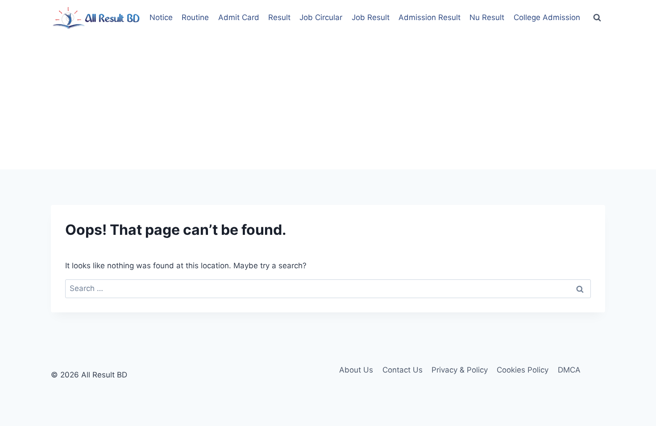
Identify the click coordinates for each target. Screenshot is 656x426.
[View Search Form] (597, 18)
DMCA (569, 369)
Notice (161, 17)
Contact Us (402, 369)
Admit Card (238, 17)
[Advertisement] (328, 102)
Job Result (371, 17)
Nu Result (486, 17)
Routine (195, 17)
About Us (356, 369)
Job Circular (320, 17)
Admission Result (430, 17)
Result (279, 17)
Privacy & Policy (460, 369)
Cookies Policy (522, 369)
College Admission (547, 17)
